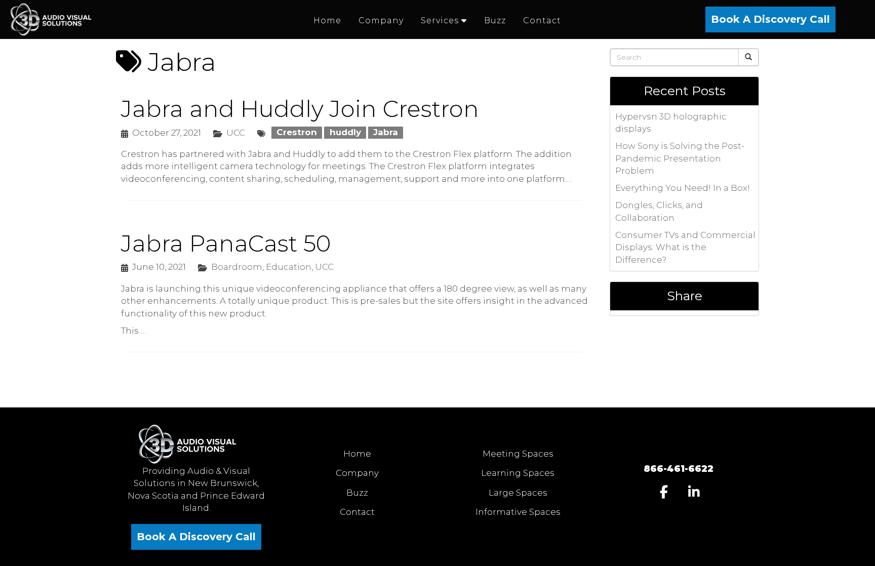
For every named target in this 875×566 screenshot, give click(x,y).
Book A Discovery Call (770, 19)
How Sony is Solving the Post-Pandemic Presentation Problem (679, 158)
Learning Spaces (517, 473)
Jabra (385, 133)
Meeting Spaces (518, 454)
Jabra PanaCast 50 (226, 243)
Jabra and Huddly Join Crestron (300, 109)
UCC (235, 133)
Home (357, 454)
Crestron (296, 133)
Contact (357, 512)
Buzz (357, 493)
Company (357, 473)
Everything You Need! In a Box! (682, 188)
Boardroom (236, 267)
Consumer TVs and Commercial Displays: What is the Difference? (685, 247)
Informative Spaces (518, 512)
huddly (345, 133)
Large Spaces (518, 493)
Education (288, 267)
